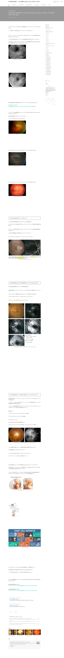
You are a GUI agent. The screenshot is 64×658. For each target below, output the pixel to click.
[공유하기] (11, 612)
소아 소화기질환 (48, 57)
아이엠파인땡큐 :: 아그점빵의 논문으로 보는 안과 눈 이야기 (24, 1)
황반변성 (47, 50)
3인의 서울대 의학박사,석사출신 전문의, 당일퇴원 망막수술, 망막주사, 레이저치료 (21, 600)
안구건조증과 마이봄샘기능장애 (50, 45)
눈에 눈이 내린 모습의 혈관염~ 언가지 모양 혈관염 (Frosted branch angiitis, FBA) (20, 618)
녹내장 (47, 35)
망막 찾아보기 (36, 4)
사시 (47, 38)
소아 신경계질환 (48, 70)
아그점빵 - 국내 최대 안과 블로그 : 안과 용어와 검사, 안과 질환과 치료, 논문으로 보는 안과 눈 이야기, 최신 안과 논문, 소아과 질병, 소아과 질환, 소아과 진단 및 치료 (23, 644)
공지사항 (47, 26)
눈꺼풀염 (47, 44)
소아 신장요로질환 (48, 67)
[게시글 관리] (12, 612)
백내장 (47, 37)
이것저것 (47, 54)
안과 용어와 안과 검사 (48, 27)
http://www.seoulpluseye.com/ (14, 597)
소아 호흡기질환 (48, 58)
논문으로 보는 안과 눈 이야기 (49, 43)
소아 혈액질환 (47, 64)
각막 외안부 (48, 32)
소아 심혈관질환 (48, 60)
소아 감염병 (47, 55)
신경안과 (47, 40)
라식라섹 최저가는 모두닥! (13, 605)
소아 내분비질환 (48, 68)
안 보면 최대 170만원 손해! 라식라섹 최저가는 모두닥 (17, 606)
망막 (16, 616)
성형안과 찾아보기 (29, 4)
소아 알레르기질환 (48, 73)
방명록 (50, 4)
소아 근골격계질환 (48, 71)
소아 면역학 (47, 61)
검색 (52, 1)
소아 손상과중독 (48, 74)
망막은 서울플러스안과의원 (14, 599)
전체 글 (47, 24)
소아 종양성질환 (48, 65)
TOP (55, 657)
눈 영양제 (47, 51)
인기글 (49, 80)
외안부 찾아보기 (14, 4)
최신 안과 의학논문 (48, 52)
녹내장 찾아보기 (43, 4)
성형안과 (47, 39)
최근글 (46, 80)
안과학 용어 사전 (48, 30)
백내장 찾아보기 (21, 4)
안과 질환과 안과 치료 (12, 616)
